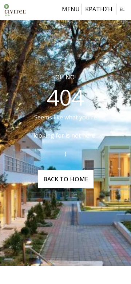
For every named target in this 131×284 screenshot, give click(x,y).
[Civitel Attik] (15, 10)
